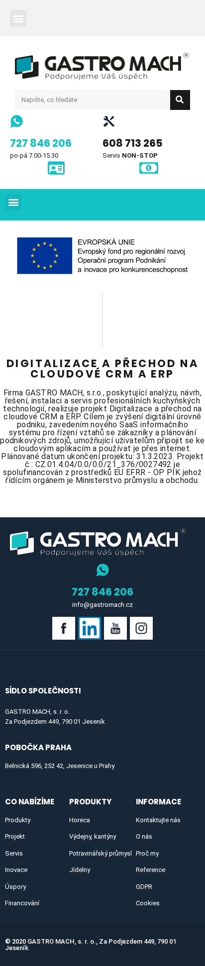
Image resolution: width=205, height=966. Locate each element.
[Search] (180, 100)
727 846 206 (41, 143)
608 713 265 (132, 143)
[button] (18, 18)
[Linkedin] (89, 628)
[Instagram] (141, 628)
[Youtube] (115, 628)
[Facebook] (63, 628)
